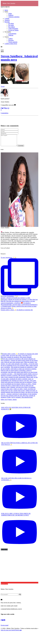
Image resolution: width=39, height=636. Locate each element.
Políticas (10, 15)
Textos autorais (12, 42)
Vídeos (10, 38)
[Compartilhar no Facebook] (1, 108)
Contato (7, 18)
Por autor (11, 25)
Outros (7, 37)
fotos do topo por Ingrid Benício (10, 630)
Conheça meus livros (11, 43)
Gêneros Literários (13, 17)
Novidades (8, 32)
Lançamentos (12, 33)
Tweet (2, 86)
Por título (11, 23)
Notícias (10, 35)
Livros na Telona (13, 30)
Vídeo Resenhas (13, 28)
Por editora (11, 27)
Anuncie (7, 20)
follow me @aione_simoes (9, 399)
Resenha (7, 22)
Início (6, 10)
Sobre (6, 12)
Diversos (11, 40)
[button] (5, 7)
